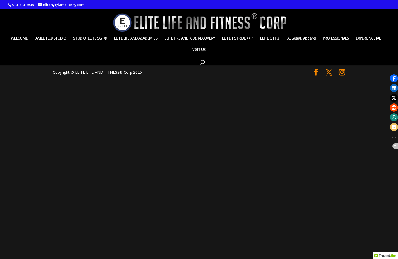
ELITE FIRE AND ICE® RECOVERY (189, 38)
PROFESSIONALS (336, 38)
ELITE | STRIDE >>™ (237, 38)
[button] (394, 78)
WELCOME (19, 38)
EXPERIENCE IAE (368, 38)
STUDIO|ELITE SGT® (90, 38)
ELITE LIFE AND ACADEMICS (135, 38)
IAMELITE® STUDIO (50, 38)
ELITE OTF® (269, 38)
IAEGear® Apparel (301, 38)
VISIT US (198, 50)
